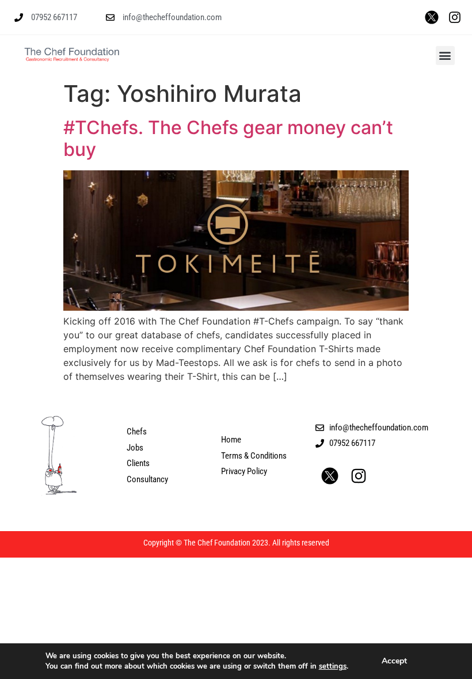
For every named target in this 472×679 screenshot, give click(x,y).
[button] (445, 55)
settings (333, 666)
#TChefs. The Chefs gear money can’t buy (228, 138)
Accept (394, 660)
